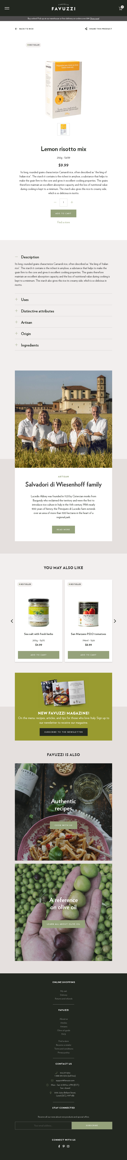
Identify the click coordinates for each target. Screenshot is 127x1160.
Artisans (63, 1027)
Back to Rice (26, 29)
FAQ (63, 1034)
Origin (26, 334)
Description (30, 257)
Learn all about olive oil (63, 924)
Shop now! (94, 19)
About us (64, 1019)
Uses (24, 300)
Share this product (100, 29)
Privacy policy (64, 1053)
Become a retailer (63, 1045)
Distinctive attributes (37, 311)
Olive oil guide (63, 1030)
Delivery (63, 995)
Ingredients (30, 345)
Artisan (27, 322)
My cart (63, 991)
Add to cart (63, 213)
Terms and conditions (63, 1049)
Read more (63, 530)
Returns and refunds (63, 999)
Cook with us (63, 825)
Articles (63, 1023)
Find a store (63, 222)
